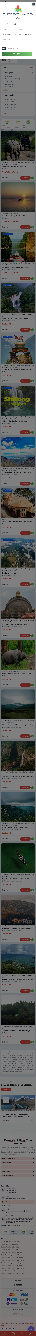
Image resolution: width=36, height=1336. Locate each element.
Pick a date (15, 24)
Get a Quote (17, 54)
